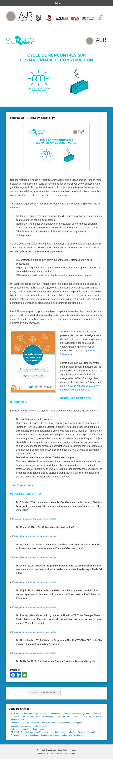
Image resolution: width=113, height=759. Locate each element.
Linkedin (17, 692)
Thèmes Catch (68, 754)
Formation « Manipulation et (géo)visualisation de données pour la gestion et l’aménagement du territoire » (56, 713)
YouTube (24, 692)
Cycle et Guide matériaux (32, 118)
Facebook (11, 692)
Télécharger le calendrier (23, 485)
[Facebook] (13, 675)
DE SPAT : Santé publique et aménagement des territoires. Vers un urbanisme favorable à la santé (53, 732)
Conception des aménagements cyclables (28, 726)
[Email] (24, 675)
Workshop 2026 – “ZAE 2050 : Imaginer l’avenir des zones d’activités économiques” (46, 723)
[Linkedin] (18, 675)
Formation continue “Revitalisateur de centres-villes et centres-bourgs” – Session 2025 (47, 735)
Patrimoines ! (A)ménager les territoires (27, 729)
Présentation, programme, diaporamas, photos (34, 518)
